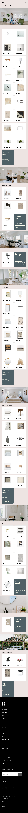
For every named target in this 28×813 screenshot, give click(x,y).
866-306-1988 (5, 784)
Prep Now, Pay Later (6, 760)
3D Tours (4, 724)
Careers (3, 766)
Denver (3, 731)
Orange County (5, 739)
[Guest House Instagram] (6, 788)
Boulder (3, 733)
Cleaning (4, 715)
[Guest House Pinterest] (2, 788)
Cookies (3, 803)
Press (3, 763)
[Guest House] (3, 2)
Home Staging (5, 712)
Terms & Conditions (6, 798)
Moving (3, 718)
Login (25, 2)
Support (3, 754)
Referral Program (6, 757)
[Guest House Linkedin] (10, 788)
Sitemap (3, 806)
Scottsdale (4, 745)
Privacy (3, 801)
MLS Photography (6, 721)
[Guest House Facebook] (13, 788)
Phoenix (3, 742)
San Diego (4, 736)
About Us (4, 752)
